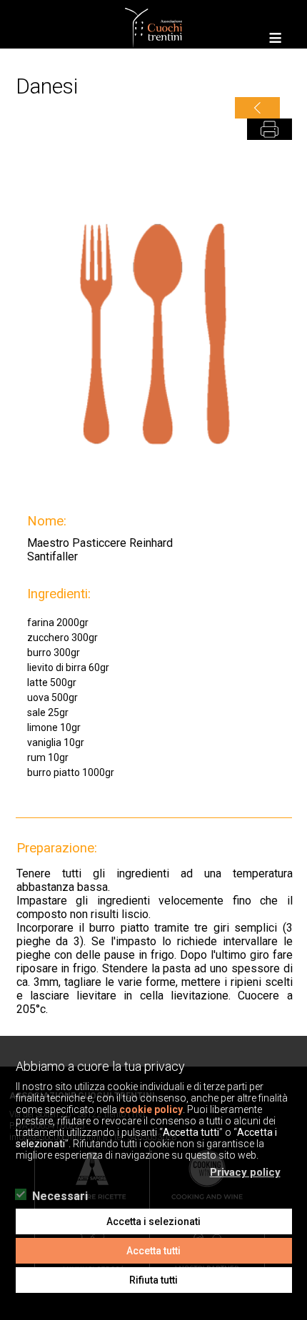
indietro (257, 108)
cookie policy (151, 1109)
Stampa (269, 129)
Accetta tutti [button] (153, 1250)
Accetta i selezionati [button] (153, 1221)
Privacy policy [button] (245, 1172)
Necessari (60, 1196)
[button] (291, 1166)
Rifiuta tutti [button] (153, 1280)
